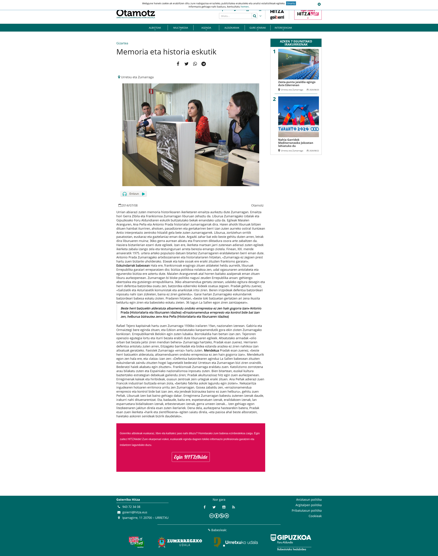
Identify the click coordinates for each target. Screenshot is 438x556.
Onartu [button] (291, 3)
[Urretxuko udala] (236, 542)
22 (318, 150)
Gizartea (122, 43)
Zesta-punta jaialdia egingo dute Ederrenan (296, 83)
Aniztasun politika (309, 499)
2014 (124, 205)
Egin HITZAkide (191, 457)
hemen (245, 6)
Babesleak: (219, 530)
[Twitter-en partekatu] (186, 64)
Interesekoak (283, 27)
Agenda (206, 27)
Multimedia (180, 27)
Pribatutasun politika (307, 510)
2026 (311, 89)
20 (318, 89)
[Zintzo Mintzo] (136, 542)
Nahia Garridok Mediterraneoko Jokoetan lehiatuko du (295, 143)
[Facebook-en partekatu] (178, 64)
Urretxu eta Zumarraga (137, 77)
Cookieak (315, 516)
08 (136, 205)
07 (131, 205)
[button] (319, 4)
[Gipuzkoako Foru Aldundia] (291, 542)
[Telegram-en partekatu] (203, 64)
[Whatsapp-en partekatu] (195, 64)
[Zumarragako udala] (180, 542)
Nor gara (219, 499)
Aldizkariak (231, 27)
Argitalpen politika (308, 505)
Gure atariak (257, 27)
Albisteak (155, 27)
